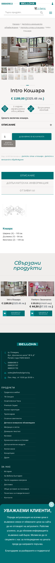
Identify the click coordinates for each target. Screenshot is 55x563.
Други (6, 457)
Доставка (8, 484)
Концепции (9, 453)
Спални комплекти (13, 418)
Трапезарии (9, 414)
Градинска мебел (12, 392)
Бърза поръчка (8, 143)
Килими (7, 436)
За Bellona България (13, 476)
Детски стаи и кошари (32, 27)
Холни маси (9, 449)
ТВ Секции (9, 397)
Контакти (8, 498)
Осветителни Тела (12, 401)
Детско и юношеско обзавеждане (19, 423)
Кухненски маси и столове (16, 440)
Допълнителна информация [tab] (27, 183)
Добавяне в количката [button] (15, 313)
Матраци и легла (11, 427)
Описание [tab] (27, 175)
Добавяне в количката (31, 137)
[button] (48, 41)
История (8, 471)
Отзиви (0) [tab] (27, 190)
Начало (16, 24)
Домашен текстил (12, 431)
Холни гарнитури (12, 410)
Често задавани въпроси (15, 480)
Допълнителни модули (14, 444)
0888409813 (7, 3)
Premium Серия (11, 405)
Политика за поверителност (17, 493)
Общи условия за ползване (16, 489)
